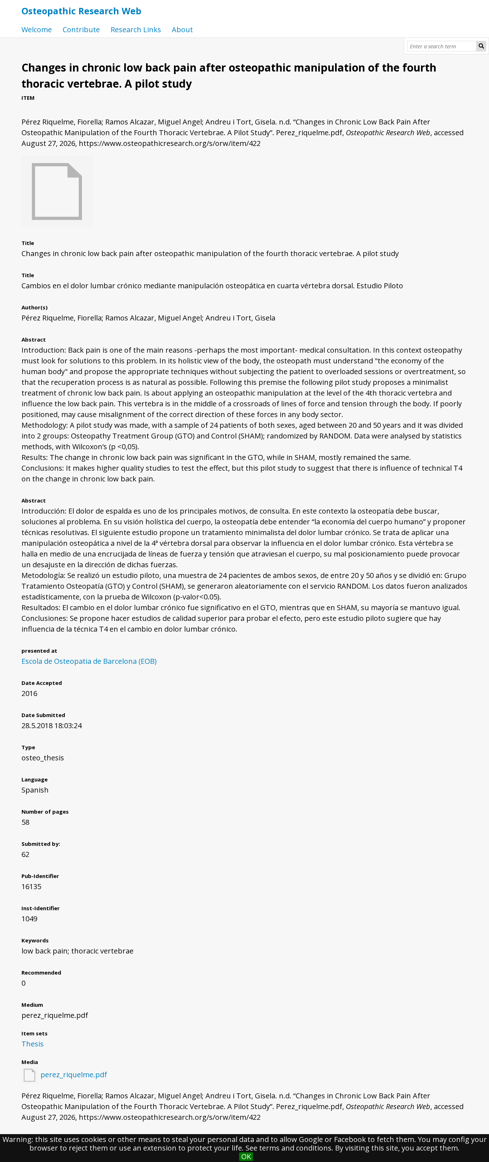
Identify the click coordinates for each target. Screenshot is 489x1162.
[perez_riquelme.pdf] (57, 225)
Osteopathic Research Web (81, 11)
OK (246, 1156)
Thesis (32, 1044)
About (182, 29)
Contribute (81, 29)
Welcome (36, 29)
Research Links (136, 29)
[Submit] (481, 46)
